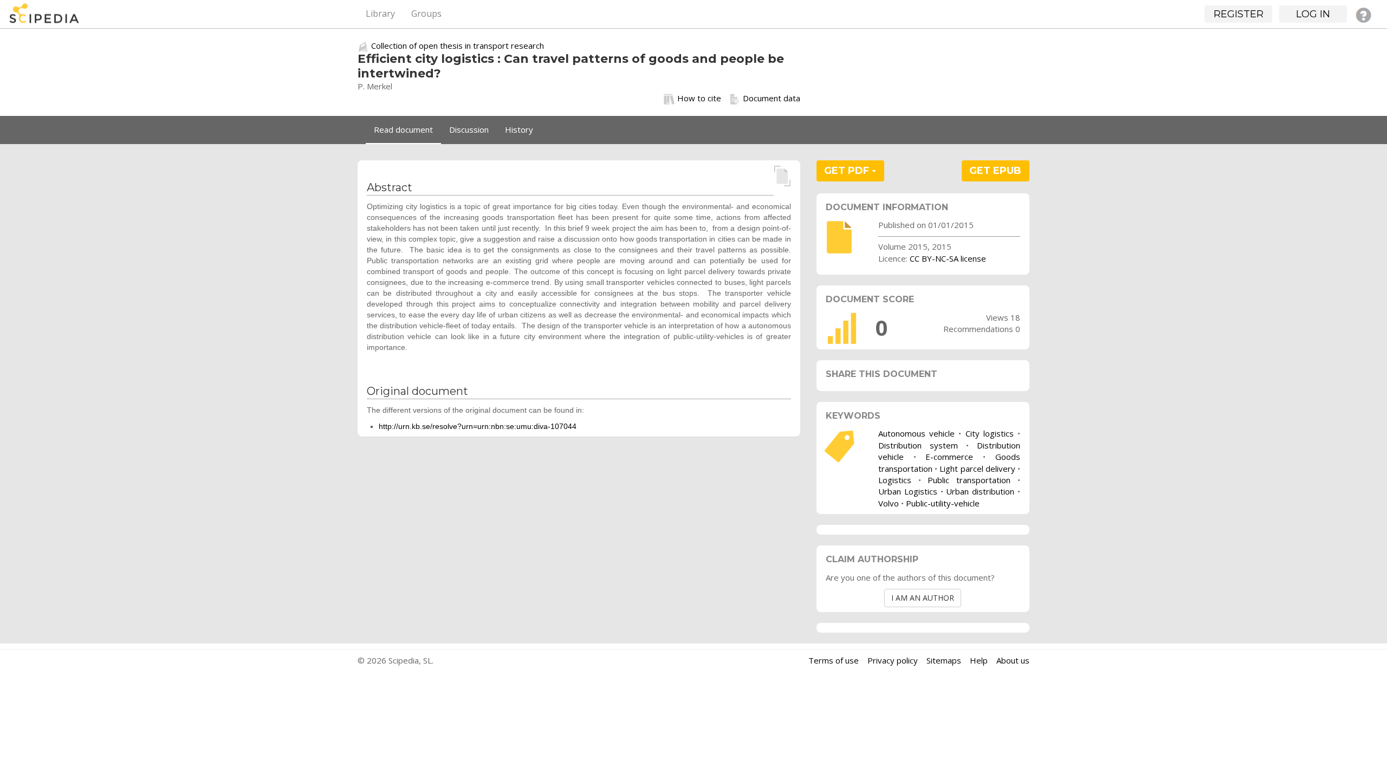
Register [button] (1238, 14)
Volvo (888, 503)
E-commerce (949, 456)
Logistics (894, 479)
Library (380, 14)
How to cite (699, 98)
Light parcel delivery (977, 468)
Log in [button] (1313, 14)
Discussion (469, 129)
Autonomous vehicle (916, 433)
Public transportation (969, 479)
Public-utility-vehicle (943, 503)
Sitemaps (943, 660)
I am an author (922, 598)
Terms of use (833, 660)
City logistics (989, 433)
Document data (771, 98)
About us (1012, 660)
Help (979, 660)
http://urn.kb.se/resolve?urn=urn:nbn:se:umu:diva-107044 (477, 426)
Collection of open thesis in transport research (457, 45)
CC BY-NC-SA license (948, 258)
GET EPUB (995, 171)
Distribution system (918, 445)
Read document (403, 129)
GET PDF (848, 171)
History (519, 129)
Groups (426, 14)
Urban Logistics (907, 491)
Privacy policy (892, 660)
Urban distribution (980, 491)
